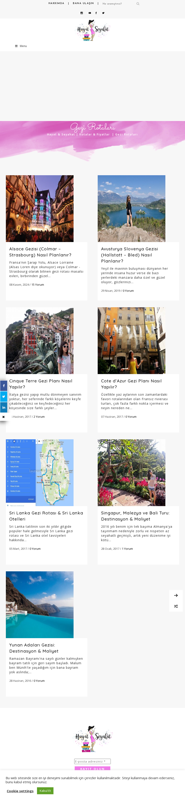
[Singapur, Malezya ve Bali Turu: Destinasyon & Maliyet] (138, 472)
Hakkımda (57, 3)
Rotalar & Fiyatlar (94, 134)
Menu (23, 46)
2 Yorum (39, 417)
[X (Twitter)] (3, 396)
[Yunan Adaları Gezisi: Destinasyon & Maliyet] (46, 604)
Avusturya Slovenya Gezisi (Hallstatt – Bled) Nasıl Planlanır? (129, 255)
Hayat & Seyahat (61, 134)
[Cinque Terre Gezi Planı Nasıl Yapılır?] (46, 340)
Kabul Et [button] (45, 791)
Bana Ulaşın (83, 3)
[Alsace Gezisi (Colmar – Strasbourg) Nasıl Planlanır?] (46, 208)
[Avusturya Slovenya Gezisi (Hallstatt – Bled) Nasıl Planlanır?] (138, 208)
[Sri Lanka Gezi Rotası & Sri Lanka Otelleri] (46, 472)
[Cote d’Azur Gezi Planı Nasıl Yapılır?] (138, 340)
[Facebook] (3, 385)
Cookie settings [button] (20, 791)
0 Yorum (128, 291)
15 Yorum (37, 285)
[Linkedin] (3, 407)
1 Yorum (127, 549)
